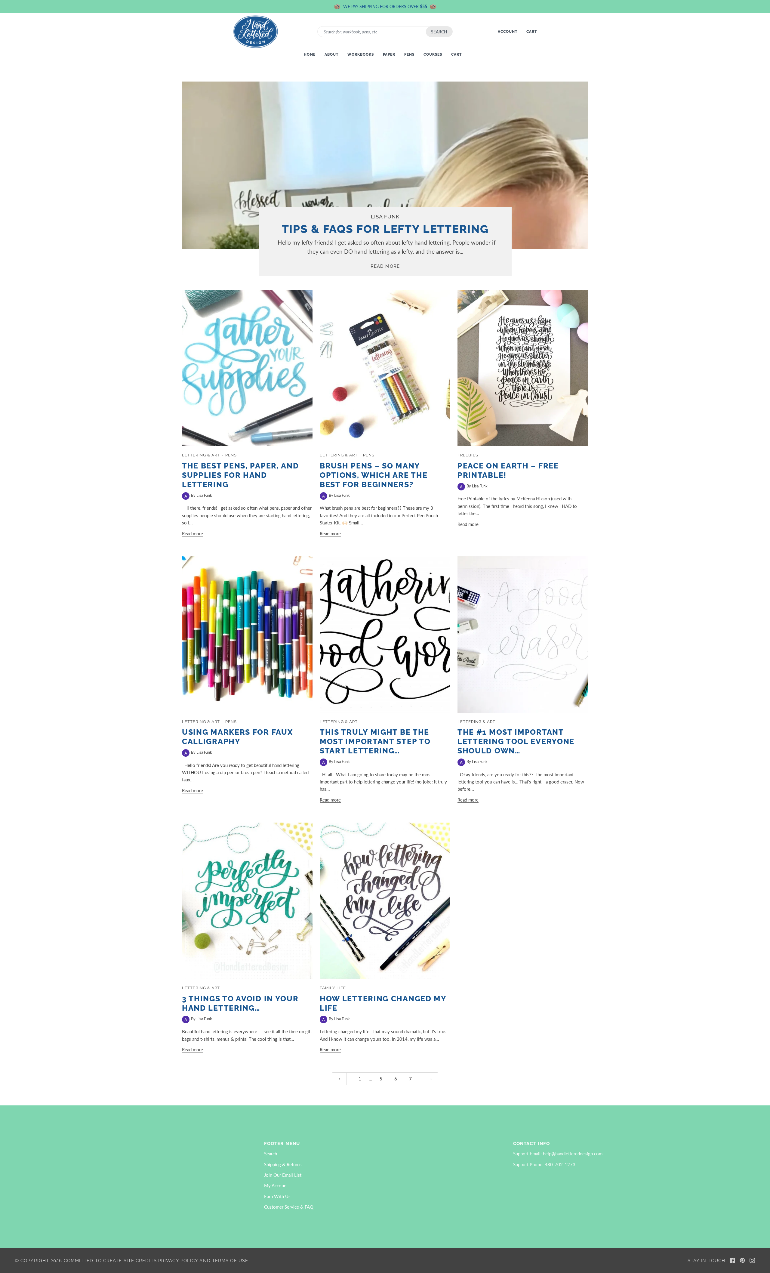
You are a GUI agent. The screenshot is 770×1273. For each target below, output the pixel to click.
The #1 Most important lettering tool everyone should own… (515, 741)
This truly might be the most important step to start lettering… (375, 741)
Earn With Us (277, 1196)
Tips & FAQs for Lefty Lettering (385, 229)
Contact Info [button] (531, 1143)
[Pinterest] (742, 1260)
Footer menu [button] (282, 1143)
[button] (136, 1141)
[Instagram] (752, 1260)
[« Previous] (339, 1079)
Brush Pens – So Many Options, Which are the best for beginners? (373, 475)
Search (439, 31)
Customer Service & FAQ (288, 1207)
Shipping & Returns (283, 1164)
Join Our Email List (282, 1175)
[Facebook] (732, 1260)
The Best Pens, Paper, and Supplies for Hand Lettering (240, 475)
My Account (276, 1185)
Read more (385, 266)
